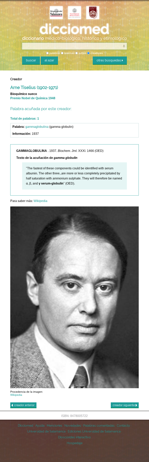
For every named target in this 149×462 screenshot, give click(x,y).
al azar (49, 60)
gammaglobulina (37, 126)
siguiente (124, 405)
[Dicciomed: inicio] (74, 29)
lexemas (68, 53)
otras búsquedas (109, 60)
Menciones (54, 425)
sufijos (82, 53)
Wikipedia (40, 201)
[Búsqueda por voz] (124, 46)
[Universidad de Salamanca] (74, 13)
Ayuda (40, 425)
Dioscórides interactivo (74, 437)
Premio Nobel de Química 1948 (32, 98)
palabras (54, 53)
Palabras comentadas (99, 425)
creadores (96, 53)
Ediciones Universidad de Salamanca (94, 431)
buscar (31, 60)
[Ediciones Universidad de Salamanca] (56, 13)
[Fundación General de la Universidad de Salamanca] (92, 13)
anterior (24, 405)
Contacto (123, 425)
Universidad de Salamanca (46, 431)
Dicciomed (25, 425)
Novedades (72, 425)
